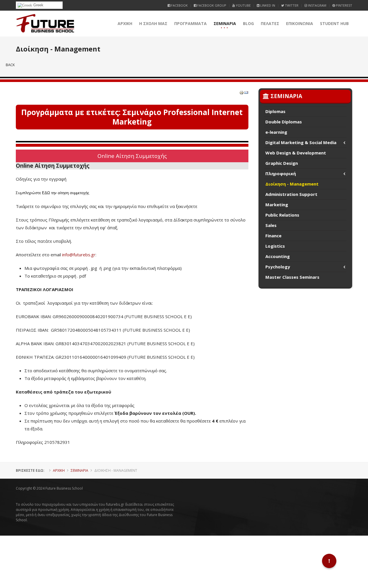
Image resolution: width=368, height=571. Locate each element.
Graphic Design (281, 163)
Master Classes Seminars (292, 277)
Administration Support (291, 194)
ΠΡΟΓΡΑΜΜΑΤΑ (190, 23)
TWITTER (291, 5)
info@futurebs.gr (78, 254)
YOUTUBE (243, 5)
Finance (273, 235)
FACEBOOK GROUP (211, 5)
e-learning (276, 132)
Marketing (276, 204)
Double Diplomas (283, 122)
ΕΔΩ (46, 193)
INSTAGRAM (316, 5)
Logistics (275, 246)
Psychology (277, 267)
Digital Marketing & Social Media (300, 142)
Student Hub (334, 23)
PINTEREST (343, 5)
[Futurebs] (45, 24)
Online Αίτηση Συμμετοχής (132, 155)
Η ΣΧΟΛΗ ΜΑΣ (153, 23)
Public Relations (282, 215)
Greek (37, 5)
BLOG (248, 23)
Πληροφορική (280, 173)
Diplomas (275, 111)
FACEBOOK (179, 5)
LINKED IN (267, 5)
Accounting (277, 256)
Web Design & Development (295, 153)
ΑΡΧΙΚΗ (125, 23)
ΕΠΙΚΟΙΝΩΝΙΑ (299, 23)
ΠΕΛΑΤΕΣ (270, 23)
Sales (271, 225)
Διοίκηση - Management (292, 184)
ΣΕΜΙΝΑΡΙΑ (225, 23)
